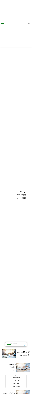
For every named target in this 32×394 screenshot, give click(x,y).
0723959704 (22, 345)
